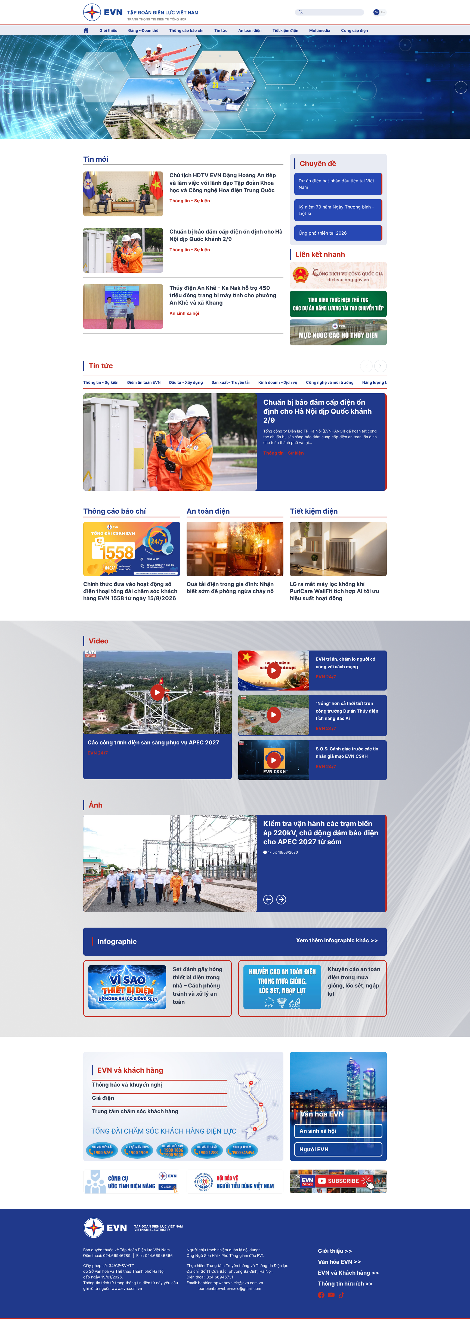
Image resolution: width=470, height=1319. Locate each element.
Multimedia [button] (319, 30)
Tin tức (101, 365)
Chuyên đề (318, 163)
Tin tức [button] (220, 30)
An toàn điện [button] (250, 30)
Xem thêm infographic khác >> (337, 940)
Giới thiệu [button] (109, 30)
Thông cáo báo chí (186, 30)
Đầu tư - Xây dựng (186, 382)
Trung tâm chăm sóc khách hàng (135, 1111)
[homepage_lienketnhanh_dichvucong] (338, 275)
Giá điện (103, 1098)
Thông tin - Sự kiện (189, 200)
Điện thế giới (276, 444)
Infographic (117, 941)
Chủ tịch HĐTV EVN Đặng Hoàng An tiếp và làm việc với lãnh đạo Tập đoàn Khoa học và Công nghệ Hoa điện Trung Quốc (222, 183)
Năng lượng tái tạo (379, 382)
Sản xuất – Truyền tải (231, 382)
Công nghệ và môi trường (330, 382)
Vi (376, 12)
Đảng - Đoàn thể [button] (143, 30)
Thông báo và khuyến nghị (127, 1084)
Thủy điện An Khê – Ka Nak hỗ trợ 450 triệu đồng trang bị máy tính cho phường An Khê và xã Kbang (222, 295)
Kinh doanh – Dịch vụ (277, 382)
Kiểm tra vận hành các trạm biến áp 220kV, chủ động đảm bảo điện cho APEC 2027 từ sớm (320, 832)
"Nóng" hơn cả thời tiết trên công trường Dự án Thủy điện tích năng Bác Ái (347, 711)
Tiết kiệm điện (314, 511)
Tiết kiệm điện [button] (285, 30)
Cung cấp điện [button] (354, 30)
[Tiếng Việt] (140, 11)
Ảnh (96, 805)
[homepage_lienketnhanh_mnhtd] (338, 332)
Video (99, 641)
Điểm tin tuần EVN (143, 382)
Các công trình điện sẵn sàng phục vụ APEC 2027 (153, 742)
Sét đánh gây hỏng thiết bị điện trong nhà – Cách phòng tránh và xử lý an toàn (197, 985)
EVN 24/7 (98, 753)
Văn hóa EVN (322, 1114)
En (382, 12)
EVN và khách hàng (130, 1070)
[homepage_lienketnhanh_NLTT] (338, 303)
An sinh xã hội (184, 313)
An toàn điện (208, 511)
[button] (461, 87)
